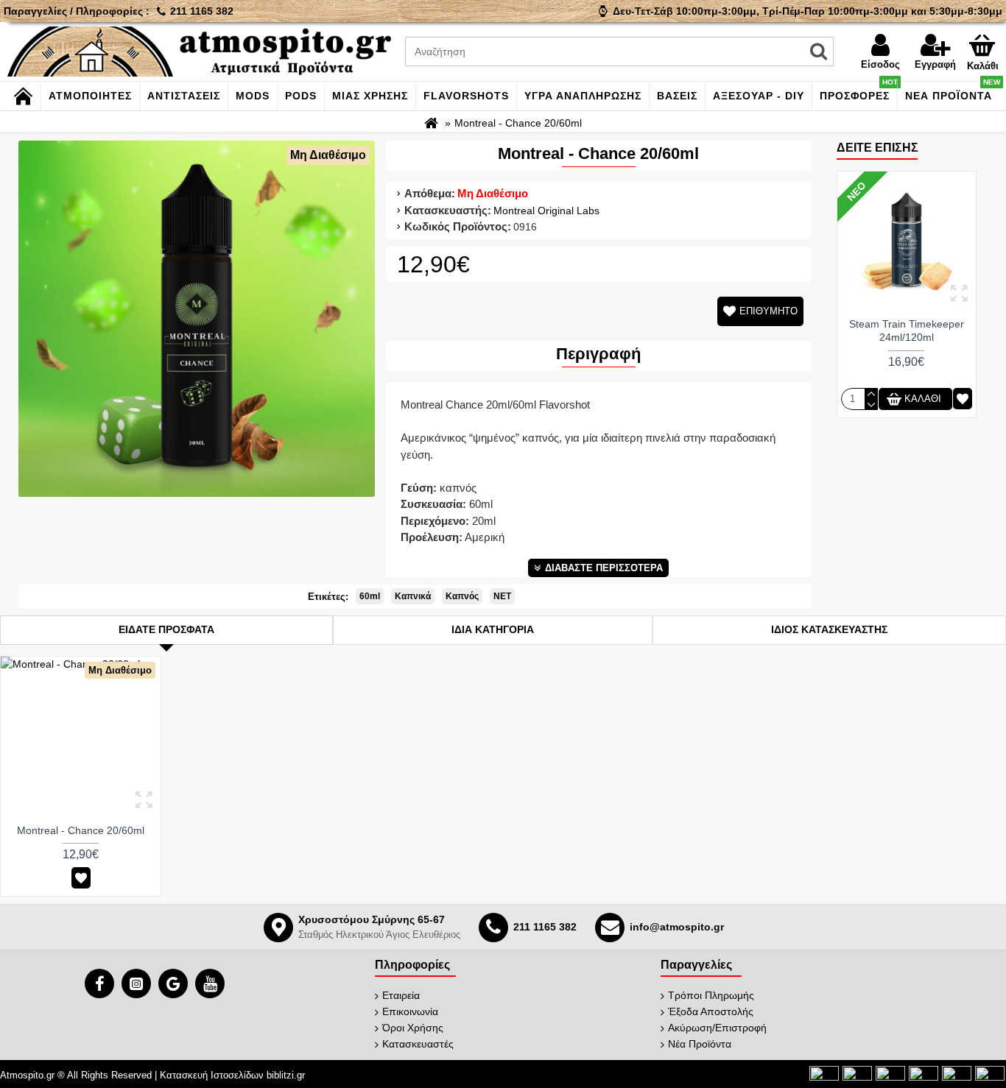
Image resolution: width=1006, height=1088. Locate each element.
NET (502, 596)
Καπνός (462, 596)
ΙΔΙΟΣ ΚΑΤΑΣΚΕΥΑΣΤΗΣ (829, 629)
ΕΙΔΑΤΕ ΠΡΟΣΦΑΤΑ (166, 629)
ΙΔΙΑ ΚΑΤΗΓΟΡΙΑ (492, 629)
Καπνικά (413, 596)
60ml (369, 596)
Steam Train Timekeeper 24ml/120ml (906, 330)
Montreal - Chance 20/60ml (80, 830)
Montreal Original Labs (546, 210)
